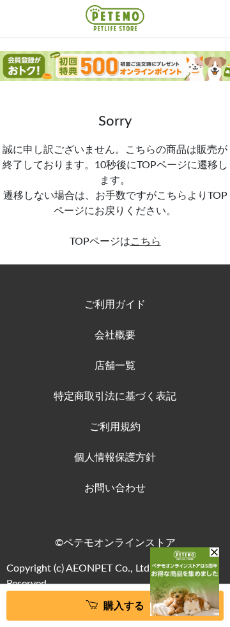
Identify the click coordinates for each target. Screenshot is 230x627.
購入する (123, 606)
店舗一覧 (115, 366)
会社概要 (115, 335)
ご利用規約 (115, 427)
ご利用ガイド (115, 304)
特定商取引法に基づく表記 (115, 396)
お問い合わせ (115, 488)
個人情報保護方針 (115, 457)
